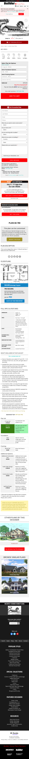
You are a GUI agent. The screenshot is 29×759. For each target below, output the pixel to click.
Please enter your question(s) (9, 145)
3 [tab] (16, 37)
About (20, 641)
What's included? (5, 64)
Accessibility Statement (23, 739)
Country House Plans (12, 46)
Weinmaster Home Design (14, 710)
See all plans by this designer (14, 549)
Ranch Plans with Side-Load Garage (14, 686)
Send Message (14, 160)
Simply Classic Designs (14, 705)
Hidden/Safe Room (14, 678)
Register (21, 6)
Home (2, 46)
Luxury (14, 683)
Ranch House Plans (14, 662)
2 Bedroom (14, 675)
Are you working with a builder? (10, 132)
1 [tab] (12, 37)
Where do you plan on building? (10, 137)
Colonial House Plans (14, 654)
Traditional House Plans (14, 664)
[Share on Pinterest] (20, 257)
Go (18, 623)
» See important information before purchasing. (13, 411)
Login (25, 6)
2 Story (14, 689)
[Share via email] (9, 257)
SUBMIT (21, 14)
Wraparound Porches (14, 691)
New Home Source (14, 719)
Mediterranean (14, 659)
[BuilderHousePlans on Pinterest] (17, 634)
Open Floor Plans (14, 684)
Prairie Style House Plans (14, 661)
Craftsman (14, 658)
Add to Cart (14, 96)
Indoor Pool (15, 681)
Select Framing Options (8, 74)
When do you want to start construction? (12, 123)
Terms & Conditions (11, 11)
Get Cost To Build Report (14, 195)
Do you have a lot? (6, 127)
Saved (17, 6)
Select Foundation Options (9, 69)
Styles (8, 641)
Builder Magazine (14, 722)
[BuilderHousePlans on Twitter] (14, 634)
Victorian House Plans (14, 665)
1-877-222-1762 (20, 91)
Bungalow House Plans (14, 651)
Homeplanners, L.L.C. (14, 702)
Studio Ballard (14, 707)
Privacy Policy (21, 11)
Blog (12, 641)
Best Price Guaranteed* (21, 85)
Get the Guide (14, 214)
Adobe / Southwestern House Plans (14, 650)
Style (6, 46)
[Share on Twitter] (17, 257)
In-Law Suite (14, 680)
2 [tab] (14, 37)
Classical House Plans (14, 653)
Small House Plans (14, 688)
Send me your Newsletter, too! (11, 155)
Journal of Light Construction (14, 724)
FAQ (16, 641)
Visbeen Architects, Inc (14, 708)
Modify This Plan (14, 239)
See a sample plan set (14, 356)
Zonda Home (14, 726)
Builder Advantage (14, 721)
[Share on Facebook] (14, 257)
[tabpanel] (14, 27)
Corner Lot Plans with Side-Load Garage (14, 677)
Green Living (14, 700)
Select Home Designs (14, 703)
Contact (25, 641)
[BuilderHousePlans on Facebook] (11, 634)
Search (3, 641)
